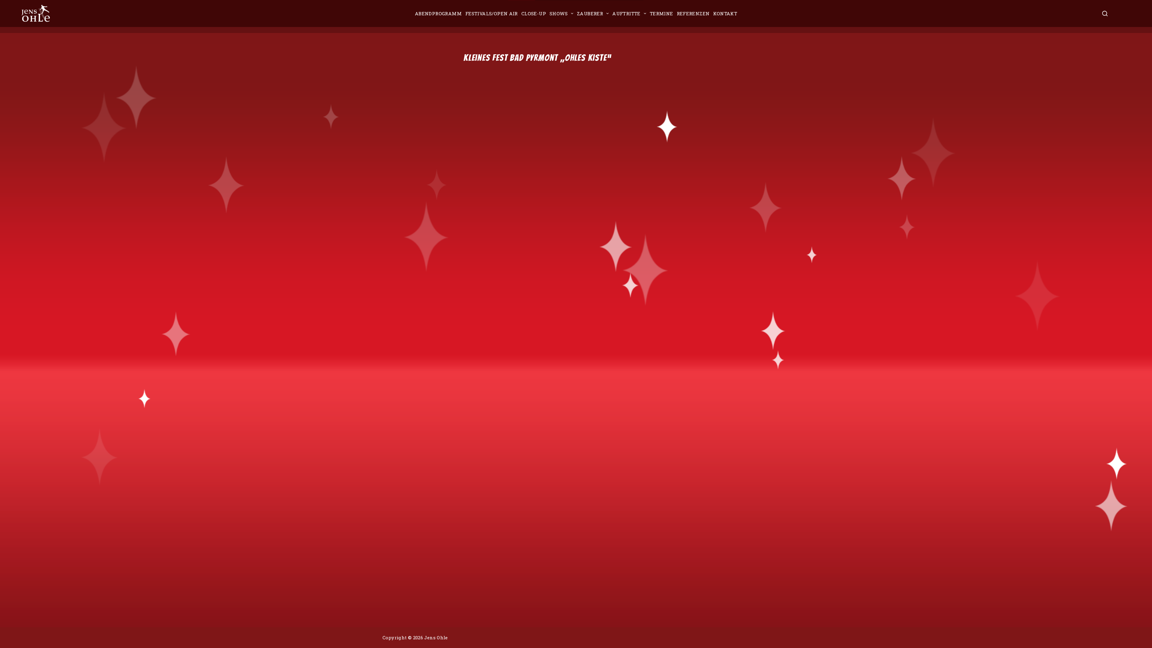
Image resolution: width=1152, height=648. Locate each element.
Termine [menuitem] (661, 13)
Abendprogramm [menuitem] (438, 13)
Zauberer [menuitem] (590, 13)
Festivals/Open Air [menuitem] (491, 13)
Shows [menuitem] (559, 13)
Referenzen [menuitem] (693, 13)
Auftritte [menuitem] (626, 13)
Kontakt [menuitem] (725, 13)
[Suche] (1105, 13)
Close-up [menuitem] (533, 13)
